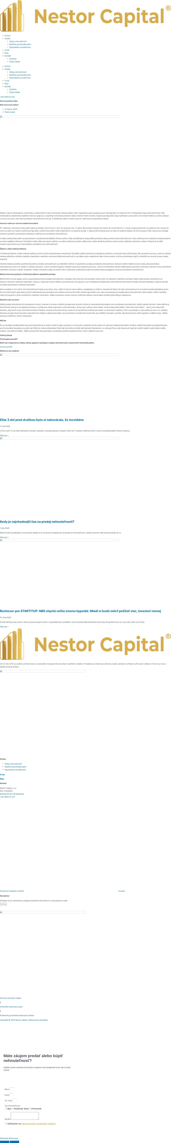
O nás (7, 50)
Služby (7, 38)
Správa (8, 1119)
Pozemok (36, 1109)
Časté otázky (14, 62)
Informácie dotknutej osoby (11, 1007)
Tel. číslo (8, 1100)
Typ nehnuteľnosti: (12, 1106)
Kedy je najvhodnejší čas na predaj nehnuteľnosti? (37, 521)
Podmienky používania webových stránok (17, 1015)
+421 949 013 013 (7, 797)
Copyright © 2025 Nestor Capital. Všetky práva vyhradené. (24, 1020)
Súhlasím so (31, 1124)
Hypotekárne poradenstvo (20, 47)
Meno (7, 1089)
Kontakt (8, 56)
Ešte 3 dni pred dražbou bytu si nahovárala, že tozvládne (42, 420)
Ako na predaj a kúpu (9, 101)
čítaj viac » (4, 435)
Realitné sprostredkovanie (20, 44)
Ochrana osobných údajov (10, 998)
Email (7, 1095)
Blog (6, 53)
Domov (7, 36)
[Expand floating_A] (4, 1142)
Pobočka (12, 59)
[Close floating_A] (14, 1142)
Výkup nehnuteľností (17, 41)
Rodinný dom (21, 1109)
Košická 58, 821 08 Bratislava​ (12, 794)
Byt (9, 1109)
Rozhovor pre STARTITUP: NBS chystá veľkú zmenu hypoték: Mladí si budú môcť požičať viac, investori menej (80, 611)
